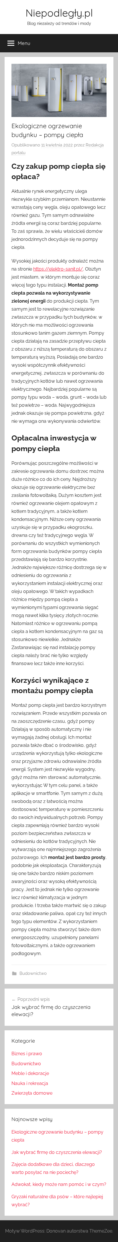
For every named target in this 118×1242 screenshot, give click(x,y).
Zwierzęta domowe (31, 1093)
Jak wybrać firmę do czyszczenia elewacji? (56, 1152)
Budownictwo (33, 973)
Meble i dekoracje (30, 1073)
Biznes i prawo (26, 1053)
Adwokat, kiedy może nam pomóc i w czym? (58, 1184)
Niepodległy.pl (59, 12)
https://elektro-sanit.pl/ (58, 269)
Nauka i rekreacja (29, 1083)
